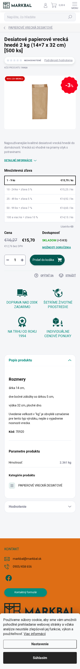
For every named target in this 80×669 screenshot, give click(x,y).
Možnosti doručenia (56, 247)
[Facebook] (8, 577)
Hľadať (70, 17)
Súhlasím (40, 658)
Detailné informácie (18, 160)
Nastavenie (40, 644)
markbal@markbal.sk (27, 558)
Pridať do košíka (43, 260)
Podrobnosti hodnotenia (58, 60)
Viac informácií (35, 634)
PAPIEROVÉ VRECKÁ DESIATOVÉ (40, 485)
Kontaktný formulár (26, 592)
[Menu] (74, 5)
